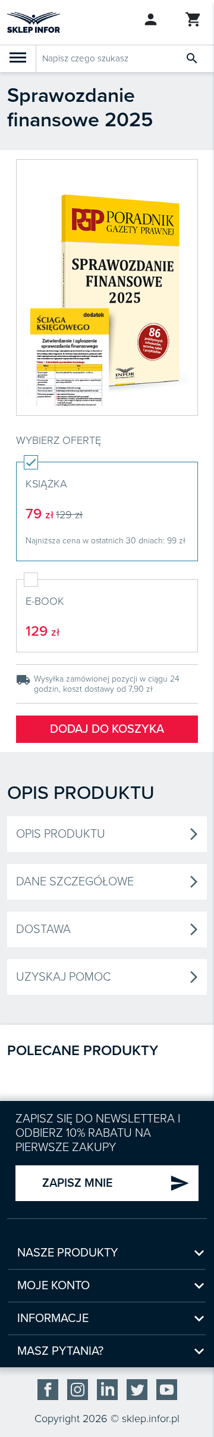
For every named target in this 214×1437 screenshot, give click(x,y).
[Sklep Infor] (33, 21)
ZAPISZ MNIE (116, 1183)
